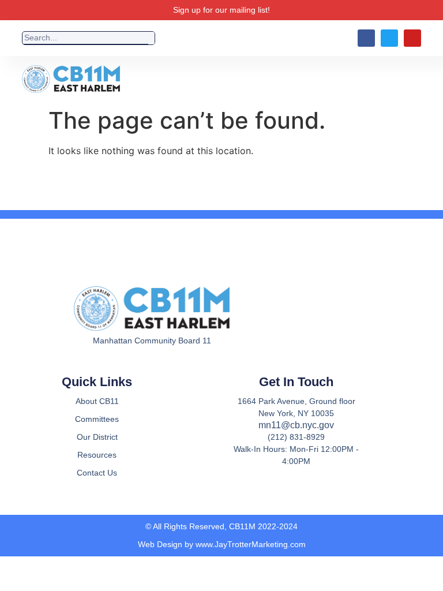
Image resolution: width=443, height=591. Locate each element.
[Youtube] (412, 38)
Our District (97, 437)
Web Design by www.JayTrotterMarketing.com (222, 544)
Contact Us (97, 472)
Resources (97, 454)
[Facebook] (366, 38)
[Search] (151, 38)
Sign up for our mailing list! (221, 9)
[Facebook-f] (130, 369)
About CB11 (97, 401)
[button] (281, 79)
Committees (97, 419)
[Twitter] (389, 38)
